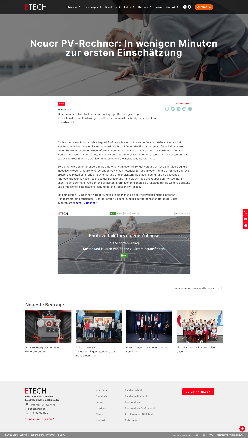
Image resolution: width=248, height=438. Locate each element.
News (159, 7)
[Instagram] (185, 7)
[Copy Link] (190, 109)
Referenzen (132, 420)
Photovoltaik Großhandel (140, 408)
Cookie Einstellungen (182, 435)
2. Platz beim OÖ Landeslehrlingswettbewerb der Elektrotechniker (95, 351)
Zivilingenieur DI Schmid (139, 414)
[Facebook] (167, 109)
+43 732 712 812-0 (39, 413)
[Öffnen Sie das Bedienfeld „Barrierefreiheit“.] (242, 429)
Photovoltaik (132, 402)
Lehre (127, 7)
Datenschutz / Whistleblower (229, 435)
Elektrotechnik (133, 390)
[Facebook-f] (189, 7)
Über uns (71, 7)
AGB (211, 435)
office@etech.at (37, 409)
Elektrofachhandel (136, 396)
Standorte (111, 7)
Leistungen (91, 7)
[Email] (184, 109)
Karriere (143, 7)
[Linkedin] (173, 109)
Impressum (200, 435)
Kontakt (170, 7)
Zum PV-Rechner (86, 202)
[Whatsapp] (179, 109)
